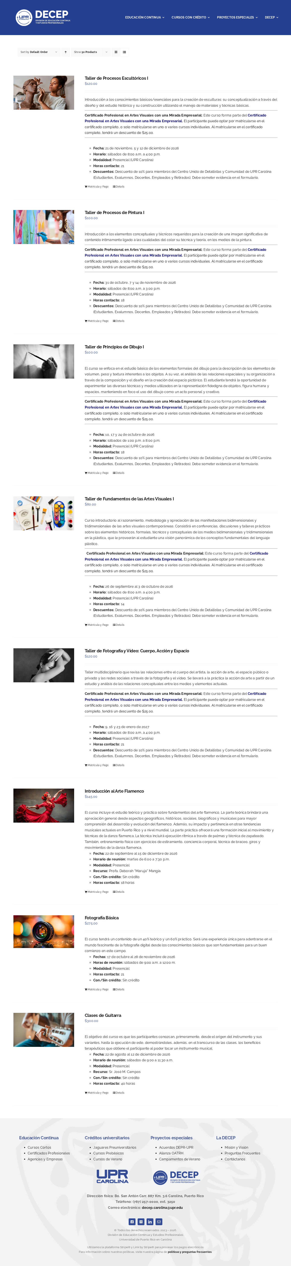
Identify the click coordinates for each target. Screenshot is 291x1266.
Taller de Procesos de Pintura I (114, 212)
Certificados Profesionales (49, 1153)
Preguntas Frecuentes (242, 1153)
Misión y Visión (236, 1147)
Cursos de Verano (107, 1159)
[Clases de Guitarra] (43, 1030)
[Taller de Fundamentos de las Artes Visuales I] (43, 513)
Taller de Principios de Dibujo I (114, 346)
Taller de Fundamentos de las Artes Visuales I (129, 498)
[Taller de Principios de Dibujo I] (43, 361)
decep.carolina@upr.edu (162, 1208)
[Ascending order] (66, 52)
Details (120, 186)
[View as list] (124, 52)
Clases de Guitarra (103, 1015)
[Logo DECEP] (178, 1171)
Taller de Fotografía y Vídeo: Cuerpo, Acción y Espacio (137, 650)
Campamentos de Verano (179, 1159)
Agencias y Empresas (45, 1159)
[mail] (159, 1221)
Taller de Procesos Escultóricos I (116, 78)
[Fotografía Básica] (43, 931)
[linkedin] (150, 1221)
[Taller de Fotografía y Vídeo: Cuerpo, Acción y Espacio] (43, 665)
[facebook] (132, 1221)
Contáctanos (235, 1159)
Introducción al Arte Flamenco (114, 791)
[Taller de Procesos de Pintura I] (43, 227)
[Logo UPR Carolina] (113, 1171)
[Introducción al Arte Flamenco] (43, 806)
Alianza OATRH (171, 1153)
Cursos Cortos (39, 1147)
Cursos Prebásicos (108, 1153)
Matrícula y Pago (98, 186)
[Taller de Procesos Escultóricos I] (43, 93)
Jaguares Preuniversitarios (114, 1147)
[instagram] (141, 1221)
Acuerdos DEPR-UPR (176, 1147)
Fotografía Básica (102, 917)
